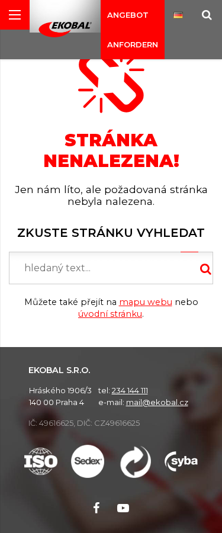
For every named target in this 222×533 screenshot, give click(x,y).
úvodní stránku (110, 314)
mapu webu (145, 302)
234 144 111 (130, 390)
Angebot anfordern (132, 29)
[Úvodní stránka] (65, 29)
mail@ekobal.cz (157, 402)
